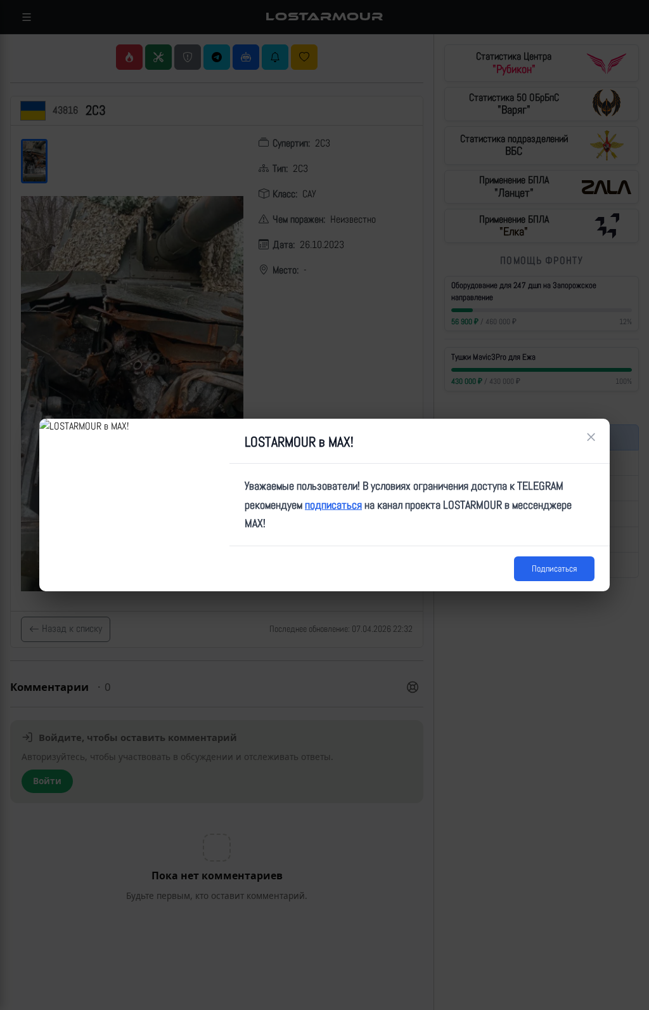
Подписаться (554, 568)
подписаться (333, 504)
